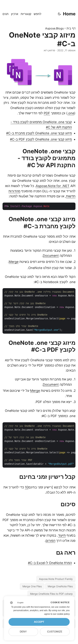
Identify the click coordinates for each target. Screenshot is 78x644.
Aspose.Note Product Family (56, 578)
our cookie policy (61, 614)
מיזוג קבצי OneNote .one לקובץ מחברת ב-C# (39, 133)
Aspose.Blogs (54, 28)
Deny (23, 631)
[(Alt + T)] (59, 13)
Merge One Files (32, 586)
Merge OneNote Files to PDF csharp (51, 593)
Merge (14, 262)
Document (51, 255)
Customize (54, 631)
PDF (47, 113)
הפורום (50, 541)
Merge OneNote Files (60, 586)
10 (26, 487)
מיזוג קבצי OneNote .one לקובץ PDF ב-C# (41, 139)
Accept (39, 622)
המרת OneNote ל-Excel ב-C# (50, 563)
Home (69, 13)
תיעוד (62, 535)
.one (70, 113)
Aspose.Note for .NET (52, 186)
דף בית (71, 28)
